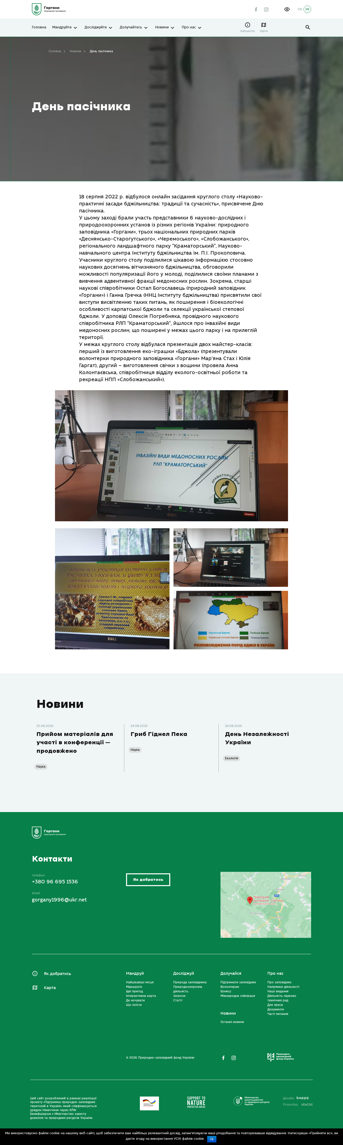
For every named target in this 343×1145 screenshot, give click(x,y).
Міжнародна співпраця (237, 996)
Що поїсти (134, 1005)
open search (308, 27)
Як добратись (148, 879)
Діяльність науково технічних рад (281, 998)
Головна (39, 27)
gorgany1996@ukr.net (59, 900)
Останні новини (232, 1022)
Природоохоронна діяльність (187, 989)
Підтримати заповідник (238, 982)
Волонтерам (229, 987)
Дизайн (288, 1098)
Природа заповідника (190, 982)
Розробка (298, 1104)
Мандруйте (62, 27)
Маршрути (134, 987)
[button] (287, 9)
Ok (212, 1139)
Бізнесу (225, 991)
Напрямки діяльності (283, 987)
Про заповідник (279, 982)
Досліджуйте (96, 27)
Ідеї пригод (134, 991)
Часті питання (277, 1014)
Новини (162, 27)
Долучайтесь (131, 27)
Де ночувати (135, 1000)
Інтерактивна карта (141, 996)
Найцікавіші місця (140, 982)
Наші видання (278, 991)
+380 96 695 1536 (55, 882)
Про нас (189, 27)
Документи (275, 1009)
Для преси (275, 1005)
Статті (177, 1000)
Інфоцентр (247, 31)
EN (300, 9)
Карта (264, 31)
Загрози (179, 996)
